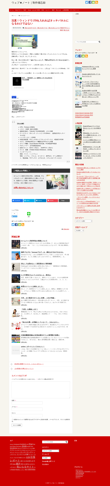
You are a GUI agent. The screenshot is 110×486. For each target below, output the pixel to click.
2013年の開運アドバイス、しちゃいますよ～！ (29, 364)
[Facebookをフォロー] (90, 2)
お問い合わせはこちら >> (23, 188)
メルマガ (16, 457)
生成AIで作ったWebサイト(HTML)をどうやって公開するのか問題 (91, 103)
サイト (14, 413)
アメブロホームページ (25, 450)
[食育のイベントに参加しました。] (16, 290)
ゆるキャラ (26, 448)
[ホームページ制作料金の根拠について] (16, 244)
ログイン (78, 477)
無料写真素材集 (80, 473)
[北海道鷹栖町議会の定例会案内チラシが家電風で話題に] (16, 338)
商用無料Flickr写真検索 (82, 117)
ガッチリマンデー (26, 452)
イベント (17, 452)
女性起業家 (28, 461)
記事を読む (24, 247)
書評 (53, 10)
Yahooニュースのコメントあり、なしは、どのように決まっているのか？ (92, 156)
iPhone (14, 446)
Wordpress (13, 448)
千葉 (24, 461)
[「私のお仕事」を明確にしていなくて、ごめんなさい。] (16, 325)
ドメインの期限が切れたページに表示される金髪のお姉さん (92, 142)
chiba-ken (66, 229)
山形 (32, 461)
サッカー (31, 454)
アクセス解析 (32, 448)
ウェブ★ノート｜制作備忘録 (28, 2)
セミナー (48, 10)
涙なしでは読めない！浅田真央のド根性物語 (36, 263)
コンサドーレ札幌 (22, 454)
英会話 (13, 469)
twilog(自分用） (80, 474)
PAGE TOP (105, 469)
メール (14, 406)
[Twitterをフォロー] (86, 2)
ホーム (12, 10)
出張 (28, 457)
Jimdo (24, 446)
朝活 (22, 464)
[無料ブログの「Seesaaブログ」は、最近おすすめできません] (16, 255)
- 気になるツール (42, 28)
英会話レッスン (19, 469)
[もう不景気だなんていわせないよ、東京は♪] (16, 278)
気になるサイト (25, 466)
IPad (30, 444)
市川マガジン (79, 470)
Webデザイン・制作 (20, 10)
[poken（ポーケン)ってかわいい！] (16, 350)
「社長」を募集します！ (29, 309)
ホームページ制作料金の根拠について (34, 241)
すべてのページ (74, 10)
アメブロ (17, 450)
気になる (58, 10)
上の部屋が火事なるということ (24, 368)
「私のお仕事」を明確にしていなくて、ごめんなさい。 (40, 322)
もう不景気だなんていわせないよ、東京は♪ (36, 275)
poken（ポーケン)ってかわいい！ (33, 346)
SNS (43, 10)
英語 (26, 469)
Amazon (11, 444)
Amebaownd (17, 444)
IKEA (27, 444)
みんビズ (20, 448)
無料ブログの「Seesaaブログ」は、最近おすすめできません (42, 252)
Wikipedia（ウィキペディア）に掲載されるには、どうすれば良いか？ (92, 135)
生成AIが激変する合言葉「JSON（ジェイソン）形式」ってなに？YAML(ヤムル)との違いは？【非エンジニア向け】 (88, 95)
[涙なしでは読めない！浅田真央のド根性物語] (16, 267)
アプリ (12, 450)
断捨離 (14, 464)
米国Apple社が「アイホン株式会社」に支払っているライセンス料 (92, 149)
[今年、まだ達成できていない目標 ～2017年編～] (16, 301)
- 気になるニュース (54, 28)
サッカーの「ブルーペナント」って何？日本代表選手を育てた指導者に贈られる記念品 (88, 178)
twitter (32, 446)
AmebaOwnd (79, 476)
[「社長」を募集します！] (16, 313)
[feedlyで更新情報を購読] (93, 2)
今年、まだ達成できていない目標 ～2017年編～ (38, 298)
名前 (14, 400)
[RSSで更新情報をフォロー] (96, 2)
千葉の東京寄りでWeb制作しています (86, 471)
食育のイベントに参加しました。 (32, 286)
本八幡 (25, 464)
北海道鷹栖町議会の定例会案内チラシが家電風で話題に (40, 335)
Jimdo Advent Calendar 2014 (84, 115)
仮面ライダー (22, 457)
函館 (21, 461)
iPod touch (18, 446)
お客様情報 (66, 10)
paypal (28, 446)
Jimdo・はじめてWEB (34, 10)
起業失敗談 (31, 469)
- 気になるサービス (30, 28)
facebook (23, 444)
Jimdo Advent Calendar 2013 (84, 113)
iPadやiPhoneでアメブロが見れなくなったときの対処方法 (92, 128)
